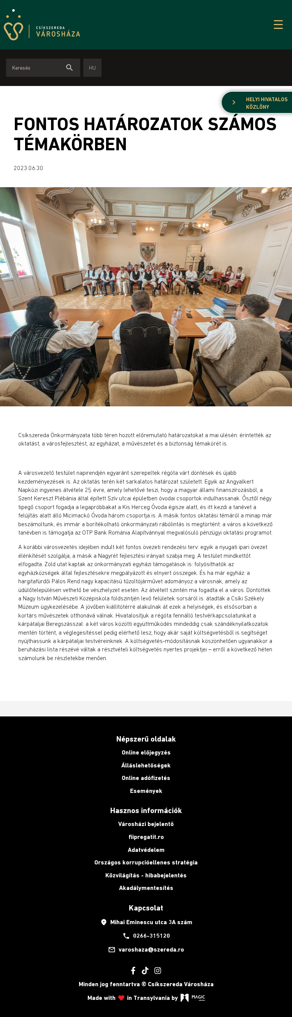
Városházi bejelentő (146, 824)
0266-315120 (146, 936)
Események (146, 790)
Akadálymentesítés (146, 887)
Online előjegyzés (146, 752)
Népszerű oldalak (146, 738)
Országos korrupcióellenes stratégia (146, 862)
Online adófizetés (146, 777)
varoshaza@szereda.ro (146, 949)
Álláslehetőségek (146, 765)
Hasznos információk (146, 810)
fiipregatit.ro (146, 836)
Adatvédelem (146, 849)
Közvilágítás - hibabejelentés (146, 875)
